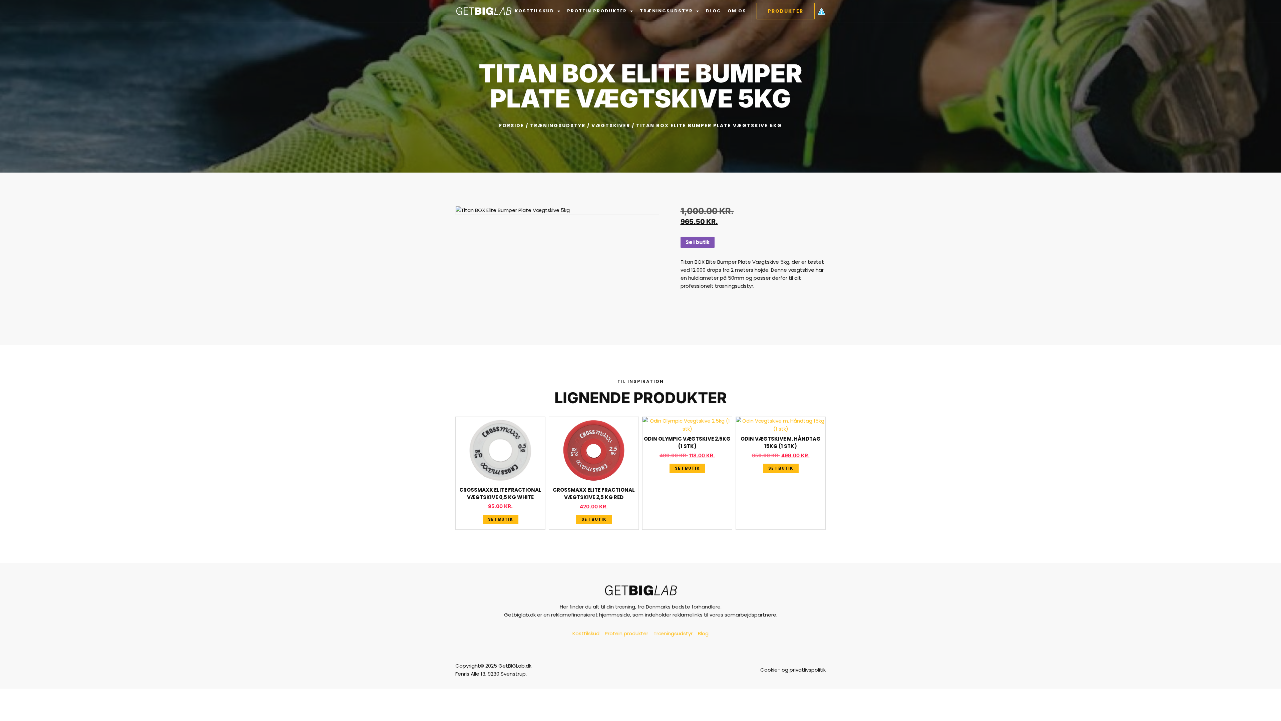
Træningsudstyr (666, 11)
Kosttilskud (534, 11)
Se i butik (698, 242)
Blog (713, 11)
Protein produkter (597, 11)
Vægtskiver (610, 125)
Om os (737, 11)
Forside (511, 125)
